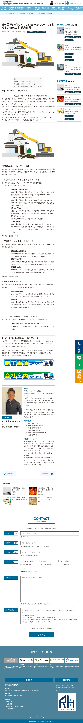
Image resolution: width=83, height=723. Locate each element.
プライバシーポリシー (46, 717)
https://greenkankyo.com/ (41, 666)
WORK (37, 8)
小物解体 (77, 37)
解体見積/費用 (69, 60)
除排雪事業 (10, 709)
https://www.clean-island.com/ (56, 666)
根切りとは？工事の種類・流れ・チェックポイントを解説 (45, 499)
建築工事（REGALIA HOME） (16, 706)
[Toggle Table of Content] (40, 79)
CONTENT (20, 8)
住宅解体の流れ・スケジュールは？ (25, 84)
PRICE (29, 8)
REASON (12, 8)
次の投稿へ (46, 473)
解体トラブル (69, 40)
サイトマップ (34, 717)
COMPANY (78, 8)
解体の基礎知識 (41, 32)
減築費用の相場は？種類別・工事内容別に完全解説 (19, 499)
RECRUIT (61, 8)
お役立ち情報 (31, 32)
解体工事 (9, 701)
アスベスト (68, 57)
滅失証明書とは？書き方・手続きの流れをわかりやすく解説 (19, 490)
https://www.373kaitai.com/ (72, 666)
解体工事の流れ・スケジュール (24, 82)
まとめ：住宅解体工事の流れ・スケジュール (28, 86)
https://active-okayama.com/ (26, 666)
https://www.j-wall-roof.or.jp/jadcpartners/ (11, 666)
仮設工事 (9, 704)
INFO (54, 8)
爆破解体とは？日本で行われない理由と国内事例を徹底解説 (45, 490)
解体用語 (77, 92)
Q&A (69, 8)
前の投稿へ (10, 473)
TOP (4, 8)
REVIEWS (45, 8)
